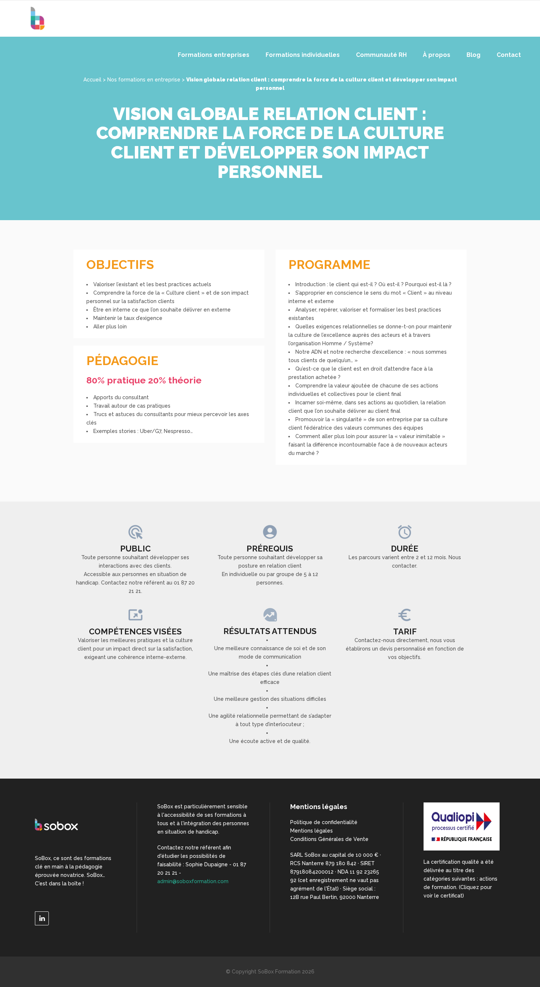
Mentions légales (311, 831)
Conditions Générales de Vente (329, 839)
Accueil (92, 80)
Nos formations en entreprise (143, 80)
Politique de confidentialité (323, 822)
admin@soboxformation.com (192, 881)
